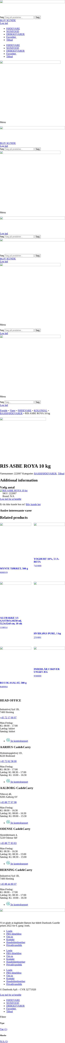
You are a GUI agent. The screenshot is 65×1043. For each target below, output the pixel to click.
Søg (2, 17)
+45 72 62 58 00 (8, 761)
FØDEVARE (13, 28)
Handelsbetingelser (15, 942)
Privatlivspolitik (14, 945)
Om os (9, 936)
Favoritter (11, 37)
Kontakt (10, 939)
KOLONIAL (40, 410)
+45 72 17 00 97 (8, 717)
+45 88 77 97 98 (8, 802)
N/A (4, 1041)
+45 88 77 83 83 (8, 843)
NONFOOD (12, 31)
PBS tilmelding (13, 933)
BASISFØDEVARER (11, 413)
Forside (3, 410)
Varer (12, 410)
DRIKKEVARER (15, 34)
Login (9, 931)
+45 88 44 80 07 (8, 884)
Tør (3, 1029)
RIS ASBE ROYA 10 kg (15, 490)
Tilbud (9, 40)
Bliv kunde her (33, 504)
